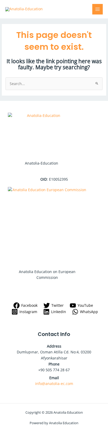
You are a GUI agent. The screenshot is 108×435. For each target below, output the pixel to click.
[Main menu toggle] (97, 9)
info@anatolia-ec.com (54, 383)
